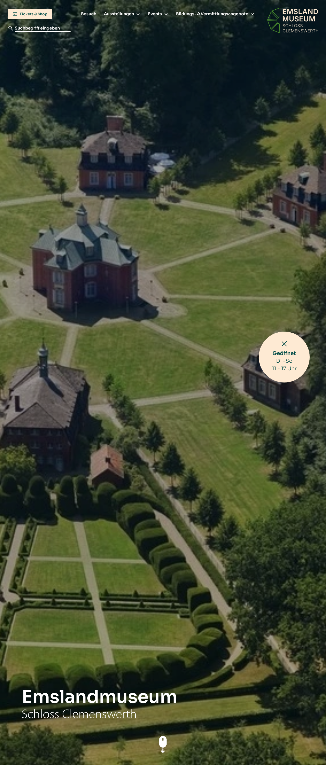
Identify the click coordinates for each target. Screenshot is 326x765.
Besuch (88, 14)
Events (155, 14)
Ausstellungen (119, 14)
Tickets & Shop (33, 14)
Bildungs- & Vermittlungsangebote (212, 14)
